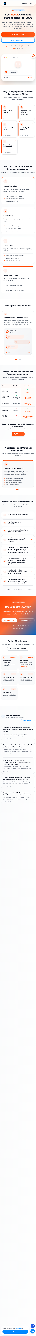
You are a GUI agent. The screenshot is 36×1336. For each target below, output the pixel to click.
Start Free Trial (17, 34)
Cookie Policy (18, 1328)
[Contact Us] (33, 1326)
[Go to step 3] (19, 359)
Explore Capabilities (16, 40)
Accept (15, 1332)
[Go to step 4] (20, 359)
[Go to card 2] (18, 489)
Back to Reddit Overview (19, 648)
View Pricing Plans (26, 620)
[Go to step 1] (16, 359)
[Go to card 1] (17, 489)
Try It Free (17, 434)
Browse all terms (26, 720)
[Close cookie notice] (27, 1328)
